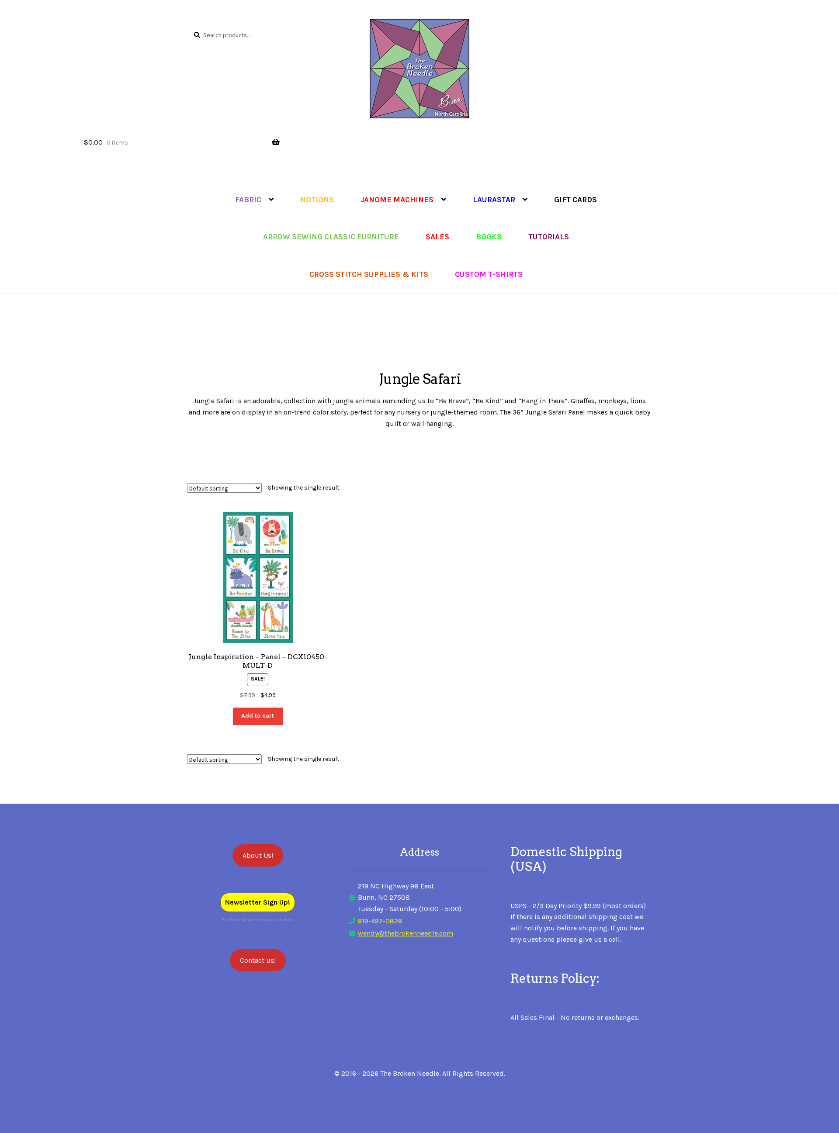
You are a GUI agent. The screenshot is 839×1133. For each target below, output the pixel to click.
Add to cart (257, 715)
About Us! (258, 855)
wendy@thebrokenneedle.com (405, 933)
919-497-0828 (380, 921)
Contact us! (258, 960)
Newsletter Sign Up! (257, 902)
